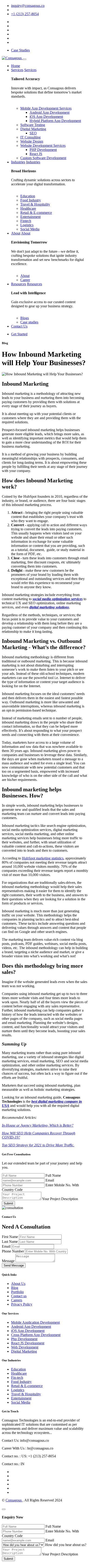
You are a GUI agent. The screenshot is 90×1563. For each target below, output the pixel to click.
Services (17, 70)
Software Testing (32, 125)
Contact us (19, 1296)
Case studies (29, 322)
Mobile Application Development (35, 1322)
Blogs (24, 318)
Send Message (14, 1265)
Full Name (53, 1175)
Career (25, 280)
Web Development (24, 1347)
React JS (36, 154)
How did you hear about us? (65, 1545)
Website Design (31, 141)
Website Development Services (43, 145)
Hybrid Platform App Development (55, 121)
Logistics (26, 225)
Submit (8, 1203)
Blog (14, 1288)
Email (49, 1180)
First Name (10, 1237)
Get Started (19, 334)
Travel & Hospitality (35, 204)
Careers (16, 1300)
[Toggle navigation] (24, 59)
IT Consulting (30, 137)
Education (27, 196)
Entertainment (30, 217)
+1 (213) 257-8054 (25, 14)
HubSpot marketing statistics (42, 858)
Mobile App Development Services (46, 108)
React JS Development (27, 1343)
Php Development (24, 1339)
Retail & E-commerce (36, 213)
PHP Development (43, 150)
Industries (18, 162)
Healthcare (28, 208)
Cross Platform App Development (35, 1335)
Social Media (29, 229)
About (15, 233)
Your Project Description (60, 1199)
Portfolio (17, 1292)
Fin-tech (17, 1377)
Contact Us (19, 326)
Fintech (25, 221)
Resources (18, 284)
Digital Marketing (33, 129)
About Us (18, 1284)
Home (15, 66)
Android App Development (49, 112)
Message (8, 1261)
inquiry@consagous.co (28, 6)
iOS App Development (46, 117)
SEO (33, 133)
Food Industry (30, 200)
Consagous (14, 1500)
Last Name (10, 1242)
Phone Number (13, 1251)
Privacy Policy (21, 1304)
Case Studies (20, 50)
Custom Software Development (43, 158)
